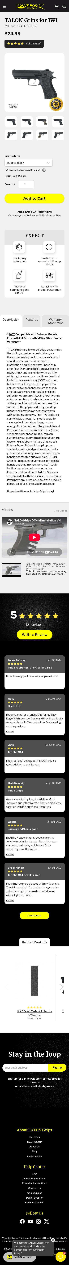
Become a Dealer (34, 1202)
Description (11, 319)
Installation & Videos (34, 1178)
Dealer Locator (34, 1197)
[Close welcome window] (53, 1240)
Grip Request (34, 1193)
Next (61, 986)
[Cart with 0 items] (57, 6)
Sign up (57, 1067)
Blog (34, 1151)
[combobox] (64, 7)
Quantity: (9, 184)
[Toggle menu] (5, 6)
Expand (10, 731)
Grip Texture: (12, 156)
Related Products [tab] (34, 942)
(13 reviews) (33, 43)
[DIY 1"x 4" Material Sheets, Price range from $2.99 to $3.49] (34, 980)
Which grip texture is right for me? (23, 170)
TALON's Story (35, 1141)
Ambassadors (34, 1156)
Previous (6, 986)
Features (32, 319)
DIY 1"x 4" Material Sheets (34, 1011)
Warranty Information (55, 321)
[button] (61, 1257)
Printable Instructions (34, 1183)
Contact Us (34, 1188)
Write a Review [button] (34, 635)
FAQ (34, 1173)
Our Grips (34, 1137)
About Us (34, 1146)
